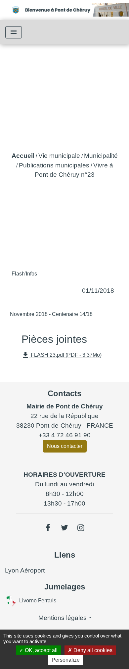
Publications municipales (54, 165)
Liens (64, 554)
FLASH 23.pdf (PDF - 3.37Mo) (62, 355)
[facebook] (48, 528)
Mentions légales (62, 617)
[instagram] (81, 528)
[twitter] (64, 528)
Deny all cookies (92, 650)
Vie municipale (59, 155)
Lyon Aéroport (25, 570)
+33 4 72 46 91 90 (65, 435)
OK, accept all (40, 650)
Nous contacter (64, 446)
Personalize (66, 660)
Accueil (23, 155)
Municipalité (101, 155)
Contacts (64, 393)
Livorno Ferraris (37, 600)
